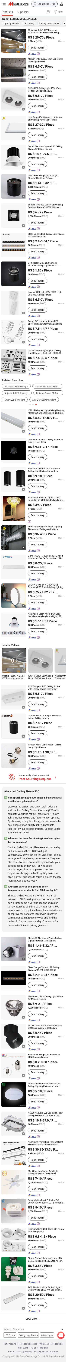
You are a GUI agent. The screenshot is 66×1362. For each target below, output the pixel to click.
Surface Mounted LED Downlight (48, 386)
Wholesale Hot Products (50, 1343)
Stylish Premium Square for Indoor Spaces (45, 147)
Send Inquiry (37, 47)
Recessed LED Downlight (16, 386)
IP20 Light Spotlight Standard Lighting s (43, 176)
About (11, 1351)
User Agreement (24, 1351)
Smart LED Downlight (15, 399)
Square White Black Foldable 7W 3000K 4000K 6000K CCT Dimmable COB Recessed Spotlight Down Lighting (45, 1201)
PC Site (34, 1347)
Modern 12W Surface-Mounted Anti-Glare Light (45, 1026)
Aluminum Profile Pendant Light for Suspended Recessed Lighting (45, 1143)
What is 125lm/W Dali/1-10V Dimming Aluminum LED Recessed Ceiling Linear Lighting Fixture (14, 677)
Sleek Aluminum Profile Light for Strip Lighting (45, 939)
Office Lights (47, 1335)
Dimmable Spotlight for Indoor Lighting (45, 716)
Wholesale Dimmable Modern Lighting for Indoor (44, 1085)
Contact (54, 1351)
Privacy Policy (41, 1351)
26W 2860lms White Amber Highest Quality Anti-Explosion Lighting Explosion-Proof (45, 1288)
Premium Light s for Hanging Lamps (44, 1055)
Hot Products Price (28, 1343)
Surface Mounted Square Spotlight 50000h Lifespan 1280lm (45, 206)
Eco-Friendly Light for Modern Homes (45, 997)
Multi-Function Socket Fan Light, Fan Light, (43, 1172)
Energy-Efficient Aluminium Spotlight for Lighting (45, 322)
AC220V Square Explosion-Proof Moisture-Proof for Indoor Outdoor (45, 1114)
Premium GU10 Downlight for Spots (46, 1230)
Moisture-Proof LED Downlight (49, 393)
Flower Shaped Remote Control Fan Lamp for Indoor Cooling (45, 1259)
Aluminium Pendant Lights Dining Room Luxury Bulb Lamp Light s (45, 498)
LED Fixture (10, 1335)
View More (32, 1318)
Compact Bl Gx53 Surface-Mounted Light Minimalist (43, 264)
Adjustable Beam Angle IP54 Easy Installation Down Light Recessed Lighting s (44, 615)
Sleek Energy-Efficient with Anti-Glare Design (43, 968)
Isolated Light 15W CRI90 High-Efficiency (45, 293)
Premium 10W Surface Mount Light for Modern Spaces (44, 469)
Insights (44, 1347)
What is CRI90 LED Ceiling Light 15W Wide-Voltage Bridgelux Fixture (40, 677)
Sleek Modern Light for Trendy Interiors (46, 235)
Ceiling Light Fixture (28, 1335)
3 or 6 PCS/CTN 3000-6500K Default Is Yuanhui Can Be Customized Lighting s (45, 557)
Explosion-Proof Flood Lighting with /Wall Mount (45, 528)
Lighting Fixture (11, 23)
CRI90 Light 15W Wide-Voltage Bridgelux (44, 89)
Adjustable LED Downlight (17, 393)
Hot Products (10, 1343)
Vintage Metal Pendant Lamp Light (44, 746)
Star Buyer (23, 1347)
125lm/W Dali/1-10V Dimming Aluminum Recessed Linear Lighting (43, 31)
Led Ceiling (29, 23)
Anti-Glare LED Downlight (44, 399)
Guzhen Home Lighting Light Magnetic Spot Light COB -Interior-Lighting (45, 351)
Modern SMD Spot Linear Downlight (45, 60)
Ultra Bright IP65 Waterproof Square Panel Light (45, 118)
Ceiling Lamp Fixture (49, 23)
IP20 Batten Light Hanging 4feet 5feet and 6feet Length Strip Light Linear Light (46, 411)
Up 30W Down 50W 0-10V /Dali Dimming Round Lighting (45, 586)
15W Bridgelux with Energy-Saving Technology (44, 687)
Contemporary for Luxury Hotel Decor (45, 440)
